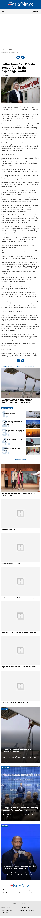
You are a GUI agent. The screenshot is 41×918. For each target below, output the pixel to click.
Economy (19, 890)
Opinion (30, 890)
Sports (30, 892)
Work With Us (24, 907)
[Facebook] (18, 57)
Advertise (4, 912)
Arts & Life (19, 892)
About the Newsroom (8, 910)
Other (10, 49)
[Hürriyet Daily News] (20, 4)
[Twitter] (23, 57)
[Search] (32, 11)
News (3, 49)
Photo (17, 895)
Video (5, 895)
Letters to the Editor (27, 910)
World (5, 892)
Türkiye (5, 890)
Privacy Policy (5, 907)
